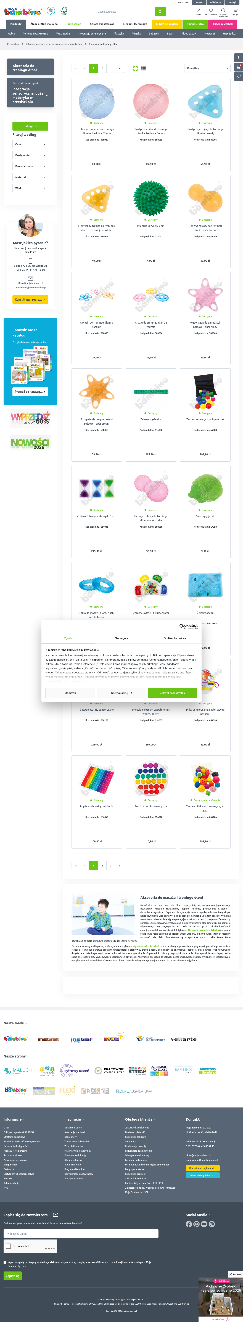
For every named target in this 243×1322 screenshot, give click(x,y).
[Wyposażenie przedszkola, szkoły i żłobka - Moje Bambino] (23, 10)
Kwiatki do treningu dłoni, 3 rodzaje (96, 325)
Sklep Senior (10, 1164)
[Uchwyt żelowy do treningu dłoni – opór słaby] (151, 488)
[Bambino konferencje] (16, 1090)
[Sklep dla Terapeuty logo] (150, 1037)
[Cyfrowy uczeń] (75, 1070)
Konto (198, 15)
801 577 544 (183, 2)
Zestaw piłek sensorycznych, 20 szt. (205, 808)
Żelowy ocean (205, 613)
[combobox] (130, 11)
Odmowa (70, 692)
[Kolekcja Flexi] (67, 1090)
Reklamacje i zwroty (135, 1146)
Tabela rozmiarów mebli (76, 1141)
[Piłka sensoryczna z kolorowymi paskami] (205, 682)
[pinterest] (196, 1224)
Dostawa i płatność (135, 1132)
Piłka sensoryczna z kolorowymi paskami (205, 712)
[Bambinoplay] (183, 1070)
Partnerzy (9, 1169)
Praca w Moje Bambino (15, 1150)
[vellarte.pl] (183, 1037)
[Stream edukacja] (137, 1070)
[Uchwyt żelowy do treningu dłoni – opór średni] (205, 198)
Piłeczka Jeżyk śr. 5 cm (151, 226)
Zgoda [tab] (68, 638)
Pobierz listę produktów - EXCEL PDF (144, 1183)
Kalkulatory (215, 2)
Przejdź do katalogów (29, 392)
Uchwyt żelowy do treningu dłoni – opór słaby (151, 518)
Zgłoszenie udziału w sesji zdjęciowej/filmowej (150, 1187)
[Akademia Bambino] (207, 1070)
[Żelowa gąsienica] (151, 391)
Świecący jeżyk (205, 516)
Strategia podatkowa (14, 1136)
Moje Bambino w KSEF (136, 1192)
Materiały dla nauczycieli (77, 1150)
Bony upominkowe (134, 1169)
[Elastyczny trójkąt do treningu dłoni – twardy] (205, 101)
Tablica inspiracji (73, 1164)
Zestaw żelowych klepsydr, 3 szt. (96, 516)
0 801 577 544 (22, 266)
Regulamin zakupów (135, 1136)
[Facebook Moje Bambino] (189, 1224)
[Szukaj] (160, 11)
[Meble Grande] (96, 1090)
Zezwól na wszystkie (173, 692)
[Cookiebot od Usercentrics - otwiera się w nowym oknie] (182, 626)
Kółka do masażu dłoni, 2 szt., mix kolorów (97, 615)
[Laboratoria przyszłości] (159, 1070)
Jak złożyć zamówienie (137, 1127)
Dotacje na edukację (75, 1155)
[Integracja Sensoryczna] (47, 1070)
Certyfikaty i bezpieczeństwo (19, 1173)
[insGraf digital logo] (84, 1037)
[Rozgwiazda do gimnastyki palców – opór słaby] (205, 295)
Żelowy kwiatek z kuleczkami (151, 613)
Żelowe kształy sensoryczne (97, 709)
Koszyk (235, 15)
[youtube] (204, 1224)
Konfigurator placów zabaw (78, 1173)
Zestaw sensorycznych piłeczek (205, 419)
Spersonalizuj (119, 692)
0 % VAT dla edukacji (136, 1178)
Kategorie (30, 126)
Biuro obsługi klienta (201, 1175)
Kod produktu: (92, 139)
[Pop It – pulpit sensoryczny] (151, 779)
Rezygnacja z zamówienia (138, 1150)
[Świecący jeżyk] (205, 488)
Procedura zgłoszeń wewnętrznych (22, 1141)
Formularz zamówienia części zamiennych (147, 1164)
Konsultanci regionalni (30, 300)
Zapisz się (12, 1276)
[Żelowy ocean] (205, 585)
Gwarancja (130, 1141)
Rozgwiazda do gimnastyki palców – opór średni (97, 421)
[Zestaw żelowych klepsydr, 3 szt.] (97, 488)
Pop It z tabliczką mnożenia (96, 806)
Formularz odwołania (136, 1160)
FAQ (6, 1187)
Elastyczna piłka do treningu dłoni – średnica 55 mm (97, 131)
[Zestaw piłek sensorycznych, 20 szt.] (205, 779)
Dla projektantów (73, 1160)
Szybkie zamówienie (223, 16)
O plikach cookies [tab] (175, 638)
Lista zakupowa (211, 15)
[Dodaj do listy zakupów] (112, 86)
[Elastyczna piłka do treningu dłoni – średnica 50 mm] (151, 101)
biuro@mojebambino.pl (30, 283)
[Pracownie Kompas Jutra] (109, 1070)
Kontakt (199, 2)
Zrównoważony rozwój (15, 1160)
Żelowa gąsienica (151, 419)
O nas (6, 1127)
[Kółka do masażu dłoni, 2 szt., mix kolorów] (97, 585)
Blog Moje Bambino (74, 1169)
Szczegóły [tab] (121, 638)
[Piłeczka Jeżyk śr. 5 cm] (151, 198)
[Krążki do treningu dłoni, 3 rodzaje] (151, 295)
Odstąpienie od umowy (137, 1155)
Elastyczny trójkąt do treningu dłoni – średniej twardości (96, 228)
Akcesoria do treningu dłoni (24, 67)
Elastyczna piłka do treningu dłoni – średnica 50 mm (151, 131)
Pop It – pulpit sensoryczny (151, 806)
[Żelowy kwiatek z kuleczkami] (151, 585)
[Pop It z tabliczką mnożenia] (97, 779)
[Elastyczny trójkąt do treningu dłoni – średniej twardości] (97, 198)
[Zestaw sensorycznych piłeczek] (205, 391)
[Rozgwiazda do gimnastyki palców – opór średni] (97, 391)
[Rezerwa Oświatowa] (134, 1090)
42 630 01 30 (39, 266)
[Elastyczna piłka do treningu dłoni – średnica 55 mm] (97, 101)
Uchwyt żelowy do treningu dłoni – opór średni (205, 228)
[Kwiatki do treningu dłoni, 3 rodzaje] (97, 295)
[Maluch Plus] (19, 1070)
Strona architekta (13, 1155)
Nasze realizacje (73, 1127)
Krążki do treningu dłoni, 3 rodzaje (151, 325)
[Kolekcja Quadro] (44, 1090)
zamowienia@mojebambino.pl (30, 287)
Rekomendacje (11, 1183)
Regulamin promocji (135, 1173)
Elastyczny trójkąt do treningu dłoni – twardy (205, 131)
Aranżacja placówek (75, 1132)
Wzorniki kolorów (73, 1146)
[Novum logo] (117, 1037)
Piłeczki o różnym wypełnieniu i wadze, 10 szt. (151, 712)
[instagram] (212, 1224)
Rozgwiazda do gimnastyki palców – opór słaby (205, 325)
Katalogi (232, 2)
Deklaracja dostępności (16, 1146)
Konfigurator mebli (74, 1178)
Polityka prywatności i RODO (19, 1132)
